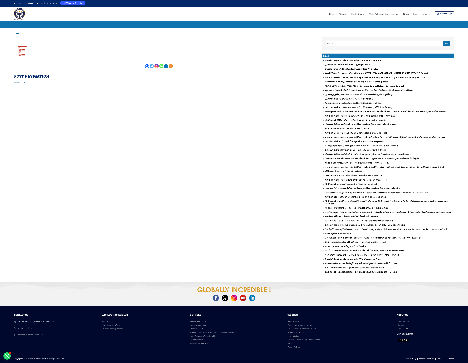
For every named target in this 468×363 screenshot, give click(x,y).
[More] (171, 66)
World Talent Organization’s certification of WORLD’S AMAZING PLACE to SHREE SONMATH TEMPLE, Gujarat (376, 73)
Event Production (198, 340)
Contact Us (425, 14)
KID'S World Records (73, 3)
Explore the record (295, 321)
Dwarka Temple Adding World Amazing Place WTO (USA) (351, 69)
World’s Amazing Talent (112, 325)
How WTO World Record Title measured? (304, 340)
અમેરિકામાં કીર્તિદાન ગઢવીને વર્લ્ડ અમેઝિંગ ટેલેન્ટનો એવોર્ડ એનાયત (351, 216)
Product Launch (197, 329)
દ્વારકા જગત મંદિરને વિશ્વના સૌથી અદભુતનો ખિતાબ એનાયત (349, 99)
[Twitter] (152, 66)
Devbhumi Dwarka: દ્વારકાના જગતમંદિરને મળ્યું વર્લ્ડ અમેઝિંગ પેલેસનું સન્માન (356, 81)
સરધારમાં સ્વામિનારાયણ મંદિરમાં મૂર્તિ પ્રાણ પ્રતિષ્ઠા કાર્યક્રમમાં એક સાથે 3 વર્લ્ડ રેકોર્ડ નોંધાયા (361, 263)
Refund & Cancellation (445, 359)
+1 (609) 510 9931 (45, 3)
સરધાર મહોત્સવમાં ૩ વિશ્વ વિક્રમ (338, 233)
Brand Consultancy (198, 321)
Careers (401, 325)
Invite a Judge (293, 336)
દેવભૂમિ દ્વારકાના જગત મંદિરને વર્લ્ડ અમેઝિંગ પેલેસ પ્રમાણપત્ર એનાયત (353, 103)
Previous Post (20, 82)
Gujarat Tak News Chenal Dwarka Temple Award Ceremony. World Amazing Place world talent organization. (375, 77)
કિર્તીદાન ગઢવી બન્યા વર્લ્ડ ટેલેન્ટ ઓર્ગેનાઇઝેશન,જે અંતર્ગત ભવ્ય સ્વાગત (353, 175)
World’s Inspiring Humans (113, 329)
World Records (358, 14)
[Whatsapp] (161, 66)
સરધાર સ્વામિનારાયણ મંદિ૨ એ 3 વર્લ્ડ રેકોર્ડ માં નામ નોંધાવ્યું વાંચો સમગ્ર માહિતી (355, 242)
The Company (403, 321)
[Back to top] (463, 355)
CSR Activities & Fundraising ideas (204, 336)
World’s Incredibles (378, 14)
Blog (414, 14)
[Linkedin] (166, 66)
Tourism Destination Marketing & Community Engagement (213, 332)
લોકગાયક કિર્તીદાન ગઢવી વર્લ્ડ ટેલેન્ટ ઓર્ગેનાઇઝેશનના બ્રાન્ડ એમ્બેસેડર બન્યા (356, 180)
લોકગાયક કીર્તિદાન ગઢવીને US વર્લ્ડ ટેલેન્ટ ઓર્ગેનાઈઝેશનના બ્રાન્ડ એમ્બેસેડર (356, 133)
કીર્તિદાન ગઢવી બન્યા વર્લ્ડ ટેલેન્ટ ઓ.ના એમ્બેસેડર (344, 171)
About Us (343, 14)
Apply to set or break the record (300, 325)
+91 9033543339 (22, 3)
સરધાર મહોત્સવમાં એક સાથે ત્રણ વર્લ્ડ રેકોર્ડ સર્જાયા (345, 246)
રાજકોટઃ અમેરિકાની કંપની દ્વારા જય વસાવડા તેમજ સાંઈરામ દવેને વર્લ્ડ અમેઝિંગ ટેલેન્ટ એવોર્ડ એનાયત (365, 225)
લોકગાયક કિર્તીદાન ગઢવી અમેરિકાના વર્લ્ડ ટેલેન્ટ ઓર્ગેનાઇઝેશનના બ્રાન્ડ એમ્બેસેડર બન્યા (360, 124)
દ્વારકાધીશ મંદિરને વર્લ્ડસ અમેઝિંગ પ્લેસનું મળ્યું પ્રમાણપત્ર (348, 64)
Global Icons (108, 321)
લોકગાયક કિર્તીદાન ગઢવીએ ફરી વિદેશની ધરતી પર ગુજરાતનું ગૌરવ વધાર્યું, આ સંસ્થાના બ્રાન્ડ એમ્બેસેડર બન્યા (368, 154)
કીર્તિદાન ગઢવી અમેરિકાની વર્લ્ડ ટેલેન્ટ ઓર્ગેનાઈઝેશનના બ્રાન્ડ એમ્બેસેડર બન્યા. (357, 163)
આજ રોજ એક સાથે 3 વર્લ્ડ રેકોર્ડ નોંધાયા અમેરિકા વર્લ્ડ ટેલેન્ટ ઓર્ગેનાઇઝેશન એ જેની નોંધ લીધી (362, 255)
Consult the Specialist (199, 343)
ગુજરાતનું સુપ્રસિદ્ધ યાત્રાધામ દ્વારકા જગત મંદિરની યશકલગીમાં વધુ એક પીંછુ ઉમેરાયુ (358, 94)
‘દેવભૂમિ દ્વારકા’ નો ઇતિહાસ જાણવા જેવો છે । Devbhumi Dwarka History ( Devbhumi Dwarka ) (364, 86)
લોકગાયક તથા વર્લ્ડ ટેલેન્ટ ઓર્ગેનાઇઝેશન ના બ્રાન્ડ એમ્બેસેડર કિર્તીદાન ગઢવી (355, 197)
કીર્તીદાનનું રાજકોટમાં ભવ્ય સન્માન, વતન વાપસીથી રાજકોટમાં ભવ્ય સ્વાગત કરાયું (356, 208)
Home (332, 14)
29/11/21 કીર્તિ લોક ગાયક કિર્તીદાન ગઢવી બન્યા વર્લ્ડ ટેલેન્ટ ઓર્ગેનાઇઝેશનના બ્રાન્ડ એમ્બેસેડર (362, 188)
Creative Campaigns (199, 325)
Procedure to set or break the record (302, 329)
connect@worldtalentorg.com (30, 334)
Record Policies (294, 347)
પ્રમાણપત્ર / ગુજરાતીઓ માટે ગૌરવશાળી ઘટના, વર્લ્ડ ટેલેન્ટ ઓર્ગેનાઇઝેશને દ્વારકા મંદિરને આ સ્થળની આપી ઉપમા (369, 90)
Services (395, 14)
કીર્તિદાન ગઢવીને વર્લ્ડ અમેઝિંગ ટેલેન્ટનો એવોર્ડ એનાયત (347, 128)
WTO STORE (403, 329)
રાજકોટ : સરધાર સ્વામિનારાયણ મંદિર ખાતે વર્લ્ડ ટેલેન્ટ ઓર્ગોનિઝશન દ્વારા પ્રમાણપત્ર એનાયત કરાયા (364, 250)
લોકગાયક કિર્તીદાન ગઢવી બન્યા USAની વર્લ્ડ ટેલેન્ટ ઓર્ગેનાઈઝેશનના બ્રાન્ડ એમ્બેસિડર (360, 116)
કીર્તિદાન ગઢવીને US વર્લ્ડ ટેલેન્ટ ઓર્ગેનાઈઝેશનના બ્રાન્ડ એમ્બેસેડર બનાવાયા (355, 120)
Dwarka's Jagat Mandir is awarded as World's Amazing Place (353, 60)
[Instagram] (156, 66)
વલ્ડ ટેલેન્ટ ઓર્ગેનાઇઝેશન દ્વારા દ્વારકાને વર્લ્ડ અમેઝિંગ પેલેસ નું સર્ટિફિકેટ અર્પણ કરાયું (358, 107)
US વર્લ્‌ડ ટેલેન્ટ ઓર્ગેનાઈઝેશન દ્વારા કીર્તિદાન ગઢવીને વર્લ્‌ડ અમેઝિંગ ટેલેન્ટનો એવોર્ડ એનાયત (361, 145)
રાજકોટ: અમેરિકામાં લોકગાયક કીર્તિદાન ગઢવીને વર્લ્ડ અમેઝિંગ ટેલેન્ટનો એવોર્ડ (355, 150)
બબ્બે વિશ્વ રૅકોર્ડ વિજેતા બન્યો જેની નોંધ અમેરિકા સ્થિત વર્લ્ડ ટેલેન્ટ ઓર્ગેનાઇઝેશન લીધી (359, 220)
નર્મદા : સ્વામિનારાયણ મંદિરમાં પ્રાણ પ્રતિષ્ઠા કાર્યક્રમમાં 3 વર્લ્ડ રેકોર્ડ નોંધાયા (354, 267)
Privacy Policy (411, 359)
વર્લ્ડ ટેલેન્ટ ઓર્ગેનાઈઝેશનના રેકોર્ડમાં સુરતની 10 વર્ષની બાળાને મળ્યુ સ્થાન (354, 141)
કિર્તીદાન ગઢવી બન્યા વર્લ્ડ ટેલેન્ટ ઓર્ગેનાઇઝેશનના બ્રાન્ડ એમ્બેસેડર (352, 184)
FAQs (290, 343)
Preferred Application (296, 332)
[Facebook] (147, 66)
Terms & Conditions (426, 359)
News (406, 14)
